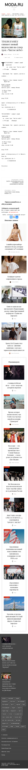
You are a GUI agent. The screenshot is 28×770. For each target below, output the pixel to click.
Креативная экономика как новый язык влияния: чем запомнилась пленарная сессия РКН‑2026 (14, 552)
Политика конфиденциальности (9, 738)
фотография (5, 726)
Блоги (8, 13)
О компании (4, 734)
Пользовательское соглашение (9, 741)
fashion (4, 714)
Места (20, 710)
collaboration (18, 714)
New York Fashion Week (8, 720)
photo (12, 704)
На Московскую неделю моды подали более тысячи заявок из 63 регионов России (14, 487)
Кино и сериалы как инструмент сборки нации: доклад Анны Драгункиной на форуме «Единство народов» (14, 311)
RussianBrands (6, 707)
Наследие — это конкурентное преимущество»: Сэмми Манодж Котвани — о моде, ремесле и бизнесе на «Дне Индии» (14, 453)
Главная (3, 13)
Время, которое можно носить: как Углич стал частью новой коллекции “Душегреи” (14, 416)
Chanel (11, 726)
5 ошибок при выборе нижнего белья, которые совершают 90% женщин (14, 246)
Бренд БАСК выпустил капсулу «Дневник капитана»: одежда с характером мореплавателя (14, 346)
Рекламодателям (5, 745)
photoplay (12, 701)
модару (17, 698)
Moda (24, 704)
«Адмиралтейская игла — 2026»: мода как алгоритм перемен (14, 385)
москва (17, 726)
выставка (18, 720)
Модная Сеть (5, 723)
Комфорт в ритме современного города (14, 277)
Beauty (23, 726)
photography (5, 704)
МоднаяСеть (5, 701)
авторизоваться (13, 212)
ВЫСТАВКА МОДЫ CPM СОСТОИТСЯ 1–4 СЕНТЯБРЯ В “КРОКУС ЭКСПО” (14, 518)
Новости (20, 707)
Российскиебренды (15, 723)
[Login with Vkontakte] (17, 217)
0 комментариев (18, 57)
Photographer (21, 701)
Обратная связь (5, 751)
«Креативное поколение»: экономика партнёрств (14, 586)
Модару (13, 707)
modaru (4, 698)
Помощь (3, 755)
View (13, 232)
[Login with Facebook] (11, 217)
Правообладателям (6, 748)
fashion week (17, 717)
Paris (3, 729)
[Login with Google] (14, 217)
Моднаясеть (14, 710)
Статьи (10, 714)
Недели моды (5, 710)
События (18, 704)
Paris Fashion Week (7, 717)
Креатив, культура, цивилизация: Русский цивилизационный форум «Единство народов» (14, 618)
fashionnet (11, 698)
